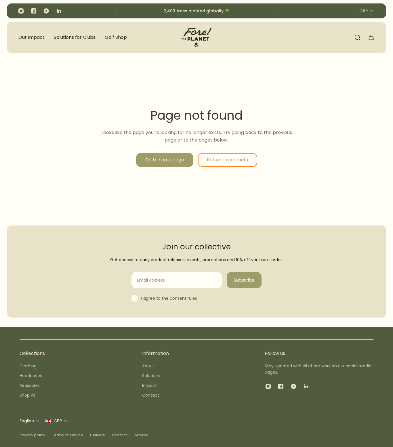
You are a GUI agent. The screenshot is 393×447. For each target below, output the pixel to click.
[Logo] (196, 37)
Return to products (227, 160)
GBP (58, 421)
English (27, 421)
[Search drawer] (357, 37)
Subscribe (244, 280)
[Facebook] (33, 11)
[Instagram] (21, 11)
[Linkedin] (59, 11)
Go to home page (164, 160)
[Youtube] (46, 11)
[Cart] (371, 37)
